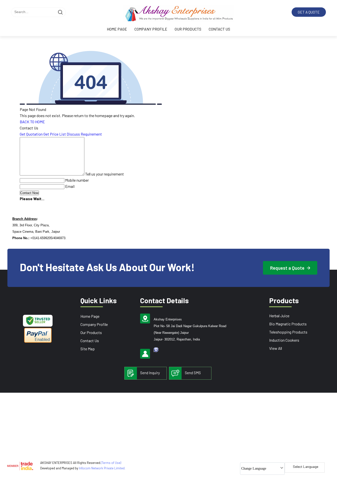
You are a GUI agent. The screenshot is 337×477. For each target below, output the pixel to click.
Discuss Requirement (84, 134)
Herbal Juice (279, 315)
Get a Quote (309, 12)
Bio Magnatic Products (288, 323)
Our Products (188, 29)
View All (275, 348)
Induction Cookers (284, 340)
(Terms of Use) (111, 463)
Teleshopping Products (288, 332)
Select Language (305, 466)
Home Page (117, 29)
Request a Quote (287, 268)
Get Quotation (31, 134)
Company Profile (150, 29)
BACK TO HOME (32, 121)
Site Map (87, 348)
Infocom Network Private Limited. (102, 468)
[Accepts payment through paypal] (38, 341)
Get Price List (54, 134)
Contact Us (219, 29)
